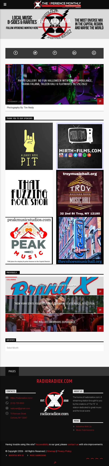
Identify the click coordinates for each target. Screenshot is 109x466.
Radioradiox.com (55, 381)
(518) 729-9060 (17, 403)
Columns (11, 280)
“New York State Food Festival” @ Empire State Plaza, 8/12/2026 (54, 303)
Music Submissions (85, 430)
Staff (10, 100)
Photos (10, 298)
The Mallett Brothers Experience (54, 322)
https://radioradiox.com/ (21, 398)
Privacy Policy (64, 451)
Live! (9, 67)
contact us (73, 444)
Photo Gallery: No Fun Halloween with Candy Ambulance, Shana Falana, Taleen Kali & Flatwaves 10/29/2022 (55, 82)
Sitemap (51, 451)
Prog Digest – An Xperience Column (54, 285)
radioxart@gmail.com (20, 408)
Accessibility (42, 444)
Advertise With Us (84, 426)
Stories (11, 316)
